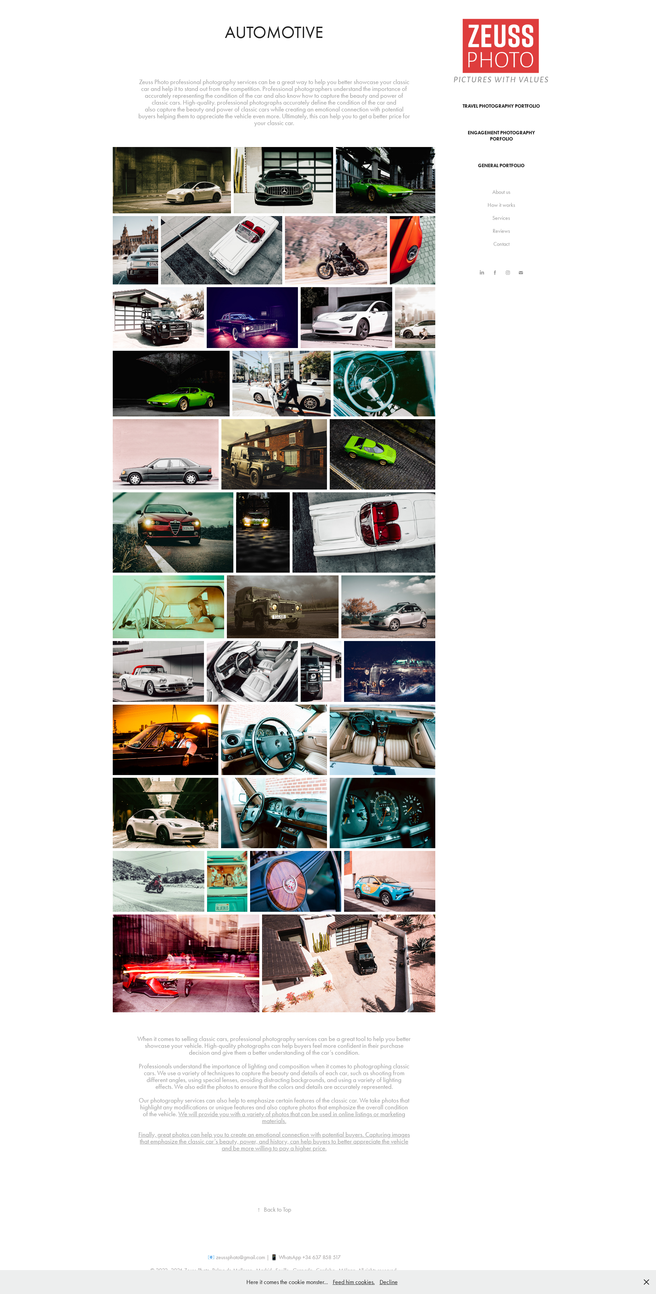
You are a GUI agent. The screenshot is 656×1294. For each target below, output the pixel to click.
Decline (389, 1282)
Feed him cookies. (354, 1282)
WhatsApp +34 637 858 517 (310, 1257)
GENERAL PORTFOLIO (501, 166)
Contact (501, 244)
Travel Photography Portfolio (501, 106)
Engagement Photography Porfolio (501, 136)
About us (501, 192)
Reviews (501, 231)
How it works (501, 205)
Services (501, 218)
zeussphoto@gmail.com (240, 1257)
